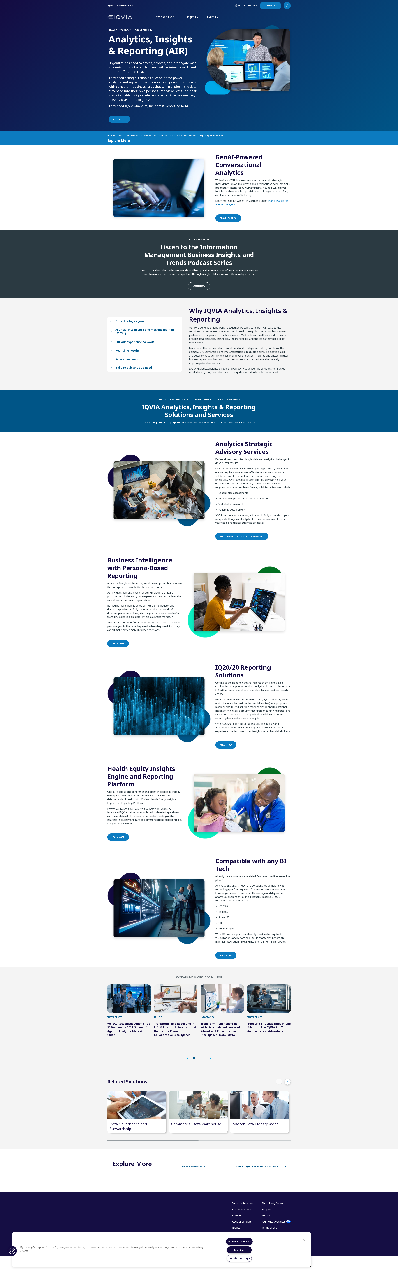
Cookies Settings (239, 1258)
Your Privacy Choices (273, 1221)
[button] (189, 1058)
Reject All (239, 1250)
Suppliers (267, 1209)
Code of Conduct (241, 1221)
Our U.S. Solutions (149, 135)
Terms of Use (269, 1227)
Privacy (265, 1215)
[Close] (304, 1240)
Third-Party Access (272, 1203)
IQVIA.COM (112, 5)
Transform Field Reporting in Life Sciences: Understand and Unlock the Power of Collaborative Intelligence (175, 1029)
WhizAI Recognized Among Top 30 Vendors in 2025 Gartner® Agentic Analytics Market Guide (128, 1029)
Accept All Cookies (239, 1241)
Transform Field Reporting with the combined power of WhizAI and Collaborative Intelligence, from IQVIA (220, 1029)
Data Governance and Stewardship (128, 1126)
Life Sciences (167, 135)
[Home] (110, 135)
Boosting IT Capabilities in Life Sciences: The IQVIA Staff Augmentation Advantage (269, 1027)
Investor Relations (243, 1203)
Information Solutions (186, 135)
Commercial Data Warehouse (196, 1123)
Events (236, 1227)
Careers (236, 1215)
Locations (117, 135)
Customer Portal (241, 1209)
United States (132, 135)
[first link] (129, 998)
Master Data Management (255, 1123)
